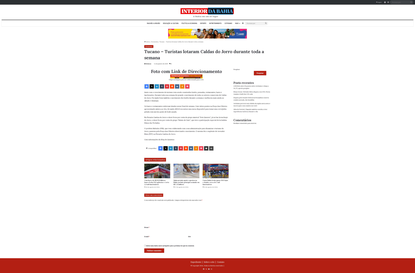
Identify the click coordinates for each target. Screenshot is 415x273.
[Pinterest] (167, 86)
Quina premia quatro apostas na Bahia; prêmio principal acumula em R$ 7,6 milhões (186, 182)
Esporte (203, 23)
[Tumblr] (162, 86)
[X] (152, 86)
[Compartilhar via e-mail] (206, 148)
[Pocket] (187, 86)
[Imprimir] (211, 148)
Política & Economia (189, 23)
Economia (154, 42)
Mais (237, 23)
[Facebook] (146, 86)
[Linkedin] (157, 86)
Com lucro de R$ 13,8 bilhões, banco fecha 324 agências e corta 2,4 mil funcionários (156, 182)
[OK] (182, 86)
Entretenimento (215, 23)
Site (189, 236)
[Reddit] (172, 86)
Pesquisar (236, 69)
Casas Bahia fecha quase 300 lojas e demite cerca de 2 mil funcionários (215, 182)
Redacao (148, 64)
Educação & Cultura (171, 23)
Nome (146, 227)
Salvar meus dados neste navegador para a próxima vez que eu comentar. (170, 246)
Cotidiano (228, 23)
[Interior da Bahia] (207, 12)
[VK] (177, 86)
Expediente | (197, 262)
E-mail (146, 236)
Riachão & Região (153, 23)
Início (148, 42)
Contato (220, 262)
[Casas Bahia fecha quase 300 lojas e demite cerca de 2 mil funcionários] (216, 171)
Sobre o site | (210, 262)
